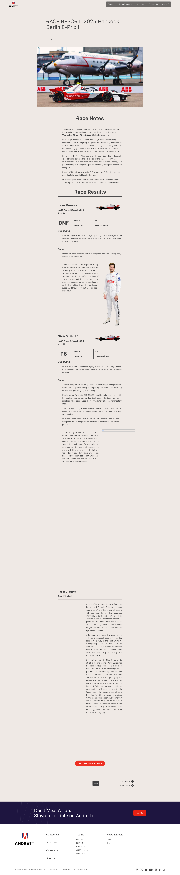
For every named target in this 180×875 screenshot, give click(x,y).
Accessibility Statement (81, 869)
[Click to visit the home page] (13, 4)
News (96, 783)
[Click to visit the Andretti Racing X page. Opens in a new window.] (141, 870)
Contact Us (52, 834)
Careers (50, 850)
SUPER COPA (80, 850)
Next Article (125, 781)
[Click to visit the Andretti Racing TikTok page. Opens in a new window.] (160, 870)
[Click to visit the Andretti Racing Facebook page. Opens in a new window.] (146, 870)
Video (109, 839)
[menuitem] (111, 4)
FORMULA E (80, 846)
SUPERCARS (80, 854)
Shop (49, 858)
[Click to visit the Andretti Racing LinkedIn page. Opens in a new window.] (156, 870)
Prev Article (125, 785)
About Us (51, 842)
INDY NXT (79, 843)
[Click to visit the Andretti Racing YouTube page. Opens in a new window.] (150, 870)
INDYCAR (79, 839)
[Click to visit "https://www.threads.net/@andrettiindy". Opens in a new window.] (164, 870)
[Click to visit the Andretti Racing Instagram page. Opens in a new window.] (137, 870)
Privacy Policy (66, 869)
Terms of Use (53, 869)
